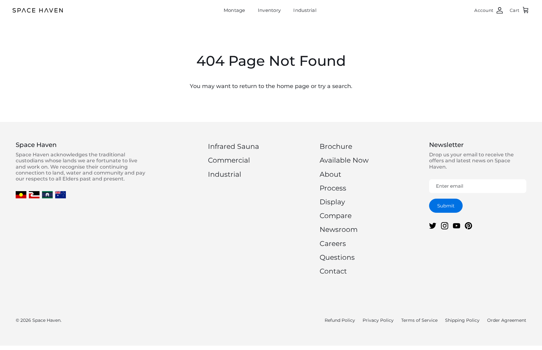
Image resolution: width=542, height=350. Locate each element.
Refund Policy (340, 320)
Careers (333, 243)
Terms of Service (419, 320)
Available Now (344, 160)
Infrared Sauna (233, 146)
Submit (445, 206)
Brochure (336, 146)
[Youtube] (456, 225)
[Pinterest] (468, 225)
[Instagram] (444, 225)
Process (333, 188)
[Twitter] (432, 225)
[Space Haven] (38, 10)
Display (332, 202)
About (330, 174)
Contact (333, 271)
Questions (337, 257)
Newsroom (339, 229)
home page (293, 86)
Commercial (229, 160)
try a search (334, 86)
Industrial (304, 10)
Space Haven (46, 320)
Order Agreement (506, 320)
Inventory (269, 10)
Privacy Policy (378, 320)
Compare (336, 216)
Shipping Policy (462, 320)
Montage (234, 10)
